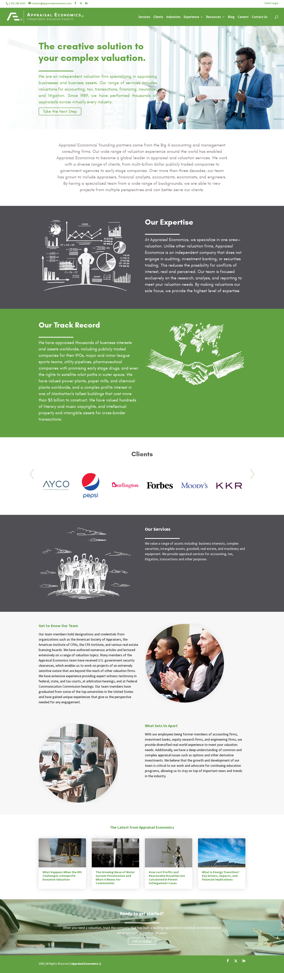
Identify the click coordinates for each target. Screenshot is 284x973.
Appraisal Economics (84, 963)
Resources (213, 17)
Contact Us (259, 17)
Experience (191, 17)
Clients (158, 17)
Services (144, 17)
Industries (173, 17)
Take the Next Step (60, 111)
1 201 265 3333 (17, 3)
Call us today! (142, 941)
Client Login (271, 3)
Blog (231, 17)
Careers (243, 17)
